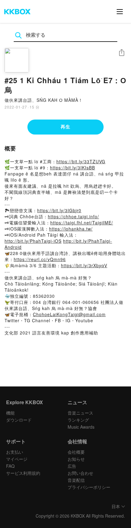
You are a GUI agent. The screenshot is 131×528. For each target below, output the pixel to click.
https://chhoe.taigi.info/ (73, 216)
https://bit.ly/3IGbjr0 (59, 210)
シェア (121, 53)
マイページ (16, 459)
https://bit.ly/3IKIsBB (72, 167)
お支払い (14, 452)
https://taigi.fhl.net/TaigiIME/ (81, 223)
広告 (72, 466)
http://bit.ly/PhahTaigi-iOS (33, 241)
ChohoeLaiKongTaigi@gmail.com (69, 314)
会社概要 (76, 452)
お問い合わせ (80, 473)
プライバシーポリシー (89, 487)
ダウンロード (19, 420)
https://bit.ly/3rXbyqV (84, 265)
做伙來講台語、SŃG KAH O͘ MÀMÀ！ (44, 100)
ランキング (78, 420)
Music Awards (81, 427)
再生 (65, 126)
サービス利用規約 (23, 473)
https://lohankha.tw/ (71, 229)
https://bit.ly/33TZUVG (80, 161)
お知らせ (76, 459)
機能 (10, 413)
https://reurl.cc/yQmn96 (40, 259)
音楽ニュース (80, 413)
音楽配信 (76, 480)
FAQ (10, 466)
